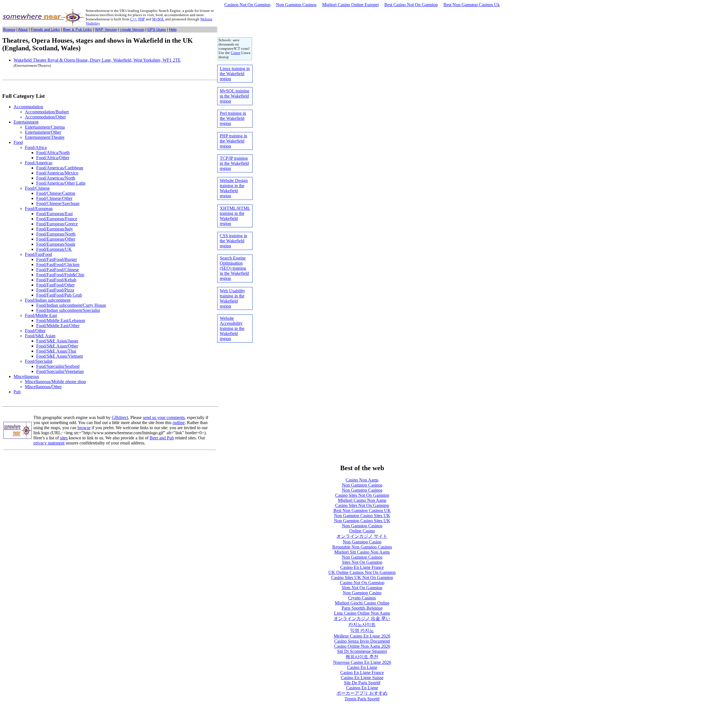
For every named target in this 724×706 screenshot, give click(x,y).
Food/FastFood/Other (55, 284)
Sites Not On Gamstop (362, 562)
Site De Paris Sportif (362, 682)
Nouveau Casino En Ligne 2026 (362, 662)
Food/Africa (36, 147)
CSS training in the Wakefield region (233, 240)
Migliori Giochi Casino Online (362, 603)
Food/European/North (56, 234)
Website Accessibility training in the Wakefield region (232, 328)
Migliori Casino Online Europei (350, 4)
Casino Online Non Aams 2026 (362, 646)
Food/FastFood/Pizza (55, 290)
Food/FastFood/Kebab (56, 279)
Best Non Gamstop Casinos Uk (471, 4)
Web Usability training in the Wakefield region (232, 298)
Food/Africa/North (53, 152)
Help (172, 29)
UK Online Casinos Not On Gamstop (362, 572)
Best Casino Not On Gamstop (411, 4)
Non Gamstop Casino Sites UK (362, 515)
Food (18, 142)
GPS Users (156, 29)
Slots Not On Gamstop (362, 587)
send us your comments (164, 417)
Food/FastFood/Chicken (57, 264)
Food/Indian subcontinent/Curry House (71, 305)
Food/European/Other (55, 239)
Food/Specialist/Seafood (57, 366)
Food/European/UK (54, 249)
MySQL (158, 19)
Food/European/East (54, 213)
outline (179, 422)
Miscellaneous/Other (43, 386)
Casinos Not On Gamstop (247, 4)
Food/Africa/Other (52, 157)
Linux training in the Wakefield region (235, 73)
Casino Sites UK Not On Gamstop (362, 577)
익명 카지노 (362, 630)
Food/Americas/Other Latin (60, 183)
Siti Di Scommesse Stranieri (362, 651)
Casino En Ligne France (362, 567)
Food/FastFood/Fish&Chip (60, 274)
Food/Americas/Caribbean (59, 167)
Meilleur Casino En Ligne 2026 (362, 636)
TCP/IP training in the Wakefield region (234, 163)
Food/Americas (38, 162)
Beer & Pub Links (77, 29)
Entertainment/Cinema (45, 127)
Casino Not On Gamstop (362, 582)
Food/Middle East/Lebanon (60, 320)
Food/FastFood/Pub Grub (59, 295)
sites (64, 437)
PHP (141, 19)
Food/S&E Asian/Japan (57, 340)
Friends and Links (45, 29)
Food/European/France (56, 218)
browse (83, 427)
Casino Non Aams (362, 480)
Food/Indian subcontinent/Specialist (68, 310)
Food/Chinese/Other (54, 198)
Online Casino (362, 530)
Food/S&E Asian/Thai (56, 351)
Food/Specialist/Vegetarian (60, 371)
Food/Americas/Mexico (57, 172)
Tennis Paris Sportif (362, 698)
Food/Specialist (38, 361)
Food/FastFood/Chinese (57, 269)
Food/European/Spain (55, 244)
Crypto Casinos (362, 597)
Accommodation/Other (45, 117)
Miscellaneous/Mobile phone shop (55, 381)
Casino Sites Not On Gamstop (362, 495)
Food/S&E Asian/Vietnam (59, 356)
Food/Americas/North (55, 178)
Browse (9, 29)
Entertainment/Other (43, 132)
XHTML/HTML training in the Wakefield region (235, 216)
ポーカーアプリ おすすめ (362, 693)
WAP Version (106, 29)
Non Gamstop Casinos (296, 4)
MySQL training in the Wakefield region (234, 95)
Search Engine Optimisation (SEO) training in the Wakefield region (234, 268)
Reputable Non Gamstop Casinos (362, 547)
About (23, 29)
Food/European (39, 208)
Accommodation (28, 106)
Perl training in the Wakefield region (233, 118)
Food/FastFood (38, 254)
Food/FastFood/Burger (56, 259)
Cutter (235, 53)
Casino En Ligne (362, 667)
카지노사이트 (362, 624)
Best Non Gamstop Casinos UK (362, 510)
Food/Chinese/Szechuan (57, 203)
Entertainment (26, 122)
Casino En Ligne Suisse (362, 677)
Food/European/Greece (57, 223)
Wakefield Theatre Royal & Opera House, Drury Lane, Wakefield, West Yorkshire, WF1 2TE (97, 60)
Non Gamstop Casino (362, 541)
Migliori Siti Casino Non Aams (362, 552)
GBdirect (120, 417)
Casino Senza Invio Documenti (362, 641)
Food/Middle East (41, 315)
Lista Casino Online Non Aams (362, 613)
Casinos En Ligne (362, 687)
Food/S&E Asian (40, 335)
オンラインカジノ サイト (362, 536)
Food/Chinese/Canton (55, 193)
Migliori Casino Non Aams (362, 500)
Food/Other (35, 330)
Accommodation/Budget (47, 111)
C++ (133, 19)
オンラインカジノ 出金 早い (362, 618)
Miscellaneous (26, 376)
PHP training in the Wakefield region (233, 140)
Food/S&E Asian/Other (57, 346)
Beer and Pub (162, 437)
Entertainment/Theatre (44, 137)
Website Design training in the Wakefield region (234, 188)
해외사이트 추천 (362, 656)
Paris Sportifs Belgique (362, 608)
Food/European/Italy (54, 228)
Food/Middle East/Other (57, 325)
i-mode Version (132, 29)
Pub (17, 391)
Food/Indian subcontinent (47, 300)
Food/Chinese (37, 188)
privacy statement (48, 443)
